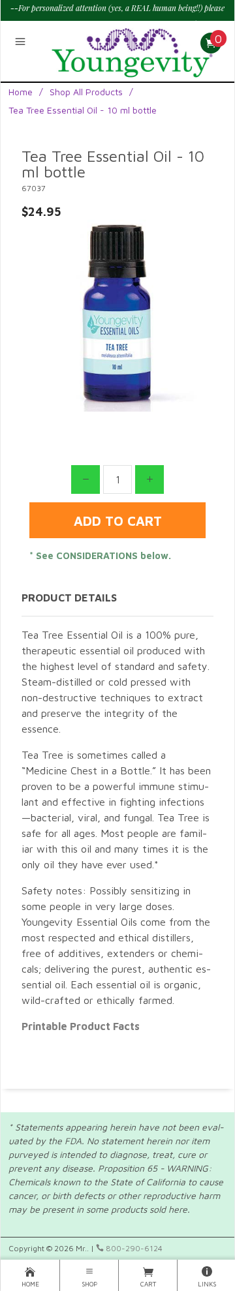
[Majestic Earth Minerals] (132, 49)
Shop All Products (86, 91)
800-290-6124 (133, 1248)
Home (20, 91)
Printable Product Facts (81, 1026)
